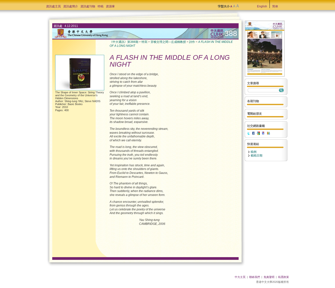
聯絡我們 (254, 277)
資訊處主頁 (53, 6)
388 (231, 33)
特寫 (144, 42)
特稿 (100, 6)
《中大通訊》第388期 (124, 42)
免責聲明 (269, 277)
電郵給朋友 (254, 113)
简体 (275, 6)
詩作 (192, 42)
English (262, 6)
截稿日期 (256, 155)
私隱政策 (283, 277)
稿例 (254, 152)
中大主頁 (240, 277)
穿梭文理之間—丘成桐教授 (168, 42)
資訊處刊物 (87, 6)
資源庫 (110, 6)
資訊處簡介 (70, 6)
